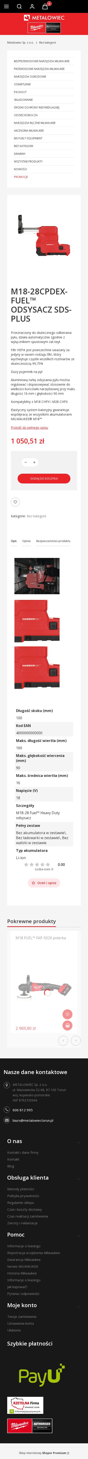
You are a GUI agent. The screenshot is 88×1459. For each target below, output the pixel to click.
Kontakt (13, 1159)
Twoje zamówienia (21, 1316)
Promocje (21, 177)
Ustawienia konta (20, 1323)
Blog (10, 1166)
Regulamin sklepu (20, 1202)
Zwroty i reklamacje (22, 1223)
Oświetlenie (22, 84)
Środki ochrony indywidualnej (36, 107)
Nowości (20, 169)
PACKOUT (20, 92)
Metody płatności (20, 1189)
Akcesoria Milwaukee (29, 131)
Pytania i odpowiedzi (23, 1293)
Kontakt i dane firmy (23, 1152)
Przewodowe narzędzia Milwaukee (39, 69)
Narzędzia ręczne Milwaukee (35, 123)
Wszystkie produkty (28, 161)
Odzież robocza (26, 115)
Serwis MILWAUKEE (22, 1266)
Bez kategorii (47, 42)
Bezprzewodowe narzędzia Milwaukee (41, 61)
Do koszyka (67, 1025)
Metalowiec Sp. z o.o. (20, 42)
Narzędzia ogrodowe (30, 77)
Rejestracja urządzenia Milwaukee (33, 1252)
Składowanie (23, 100)
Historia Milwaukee (22, 1273)
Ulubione (14, 1330)
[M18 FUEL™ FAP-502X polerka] (44, 989)
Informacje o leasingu (23, 1246)
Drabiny (19, 154)
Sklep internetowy (42, 1453)
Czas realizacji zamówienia (27, 1216)
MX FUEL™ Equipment (28, 138)
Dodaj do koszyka (44, 478)
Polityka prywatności (23, 1195)
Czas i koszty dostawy (24, 1209)
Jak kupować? (17, 1286)
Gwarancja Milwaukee (24, 1259)
